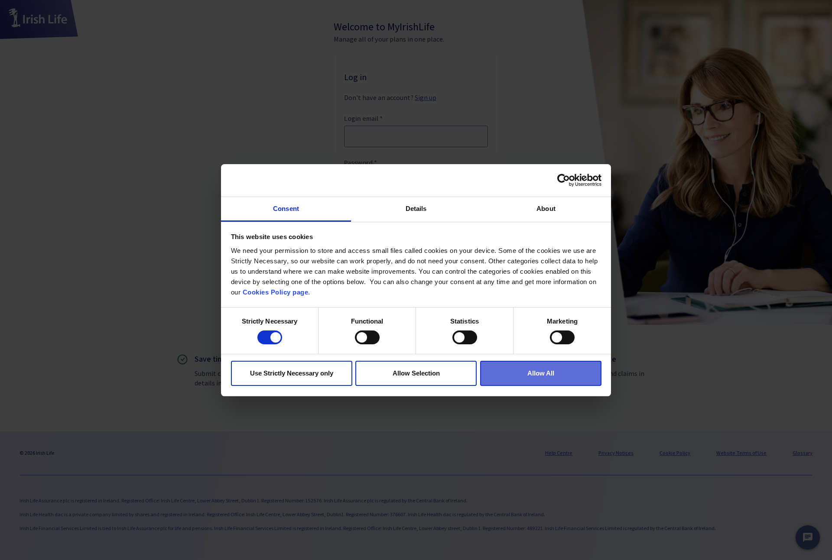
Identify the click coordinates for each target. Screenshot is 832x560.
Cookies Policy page (276, 292)
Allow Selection (416, 373)
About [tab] (546, 208)
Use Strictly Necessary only (291, 373)
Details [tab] (416, 208)
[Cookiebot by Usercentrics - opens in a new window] (563, 180)
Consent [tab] (286, 208)
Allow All (540, 373)
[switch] (367, 337)
